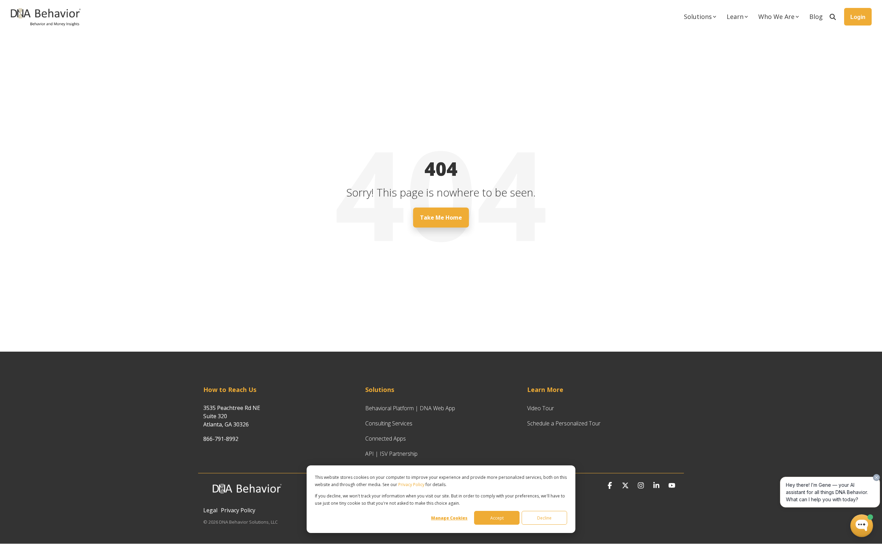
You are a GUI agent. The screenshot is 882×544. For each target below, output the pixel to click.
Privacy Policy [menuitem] (238, 510)
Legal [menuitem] (210, 510)
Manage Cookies (449, 518)
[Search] (832, 17)
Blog (816, 16)
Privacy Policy (411, 484)
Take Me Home (441, 217)
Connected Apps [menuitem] (385, 438)
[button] (611, 486)
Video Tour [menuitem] (540, 408)
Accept (497, 518)
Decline (544, 518)
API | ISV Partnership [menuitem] (391, 453)
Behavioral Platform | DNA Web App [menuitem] (410, 408)
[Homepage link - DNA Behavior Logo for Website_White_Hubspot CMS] (246, 498)
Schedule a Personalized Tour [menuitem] (564, 423)
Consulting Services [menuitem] (388, 423)
